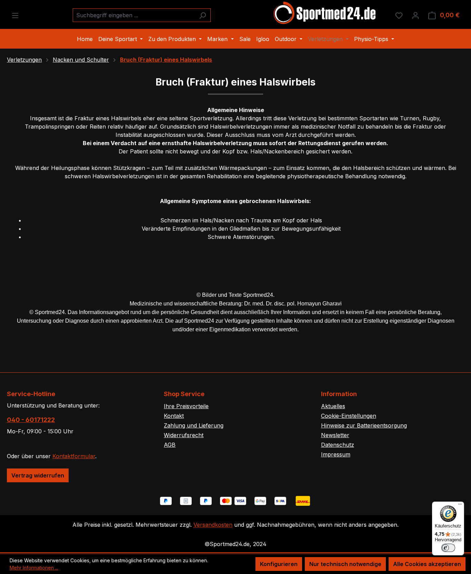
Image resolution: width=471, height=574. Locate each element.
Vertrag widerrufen (37, 475)
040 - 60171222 (31, 419)
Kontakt (174, 415)
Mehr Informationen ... (34, 568)
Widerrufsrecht (183, 435)
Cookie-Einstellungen (348, 415)
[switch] (448, 548)
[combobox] (134, 15)
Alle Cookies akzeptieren (427, 564)
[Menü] (15, 15)
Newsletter (335, 435)
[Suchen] (202, 15)
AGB (170, 444)
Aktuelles (333, 406)
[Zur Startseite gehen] (325, 13)
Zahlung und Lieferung (193, 425)
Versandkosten (212, 524)
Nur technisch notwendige (345, 564)
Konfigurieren (279, 564)
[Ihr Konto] (415, 15)
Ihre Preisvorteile (186, 406)
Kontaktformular (73, 456)
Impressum (335, 454)
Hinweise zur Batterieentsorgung (364, 425)
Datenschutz (337, 444)
